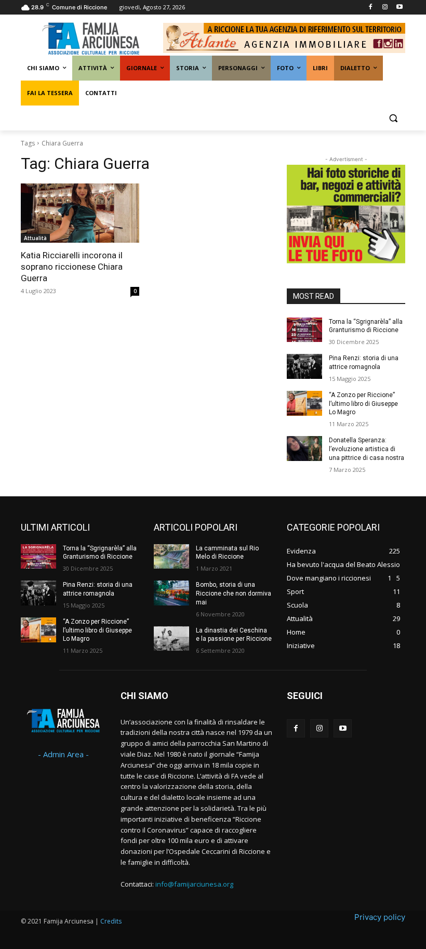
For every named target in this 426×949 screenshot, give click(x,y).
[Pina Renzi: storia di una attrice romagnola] (304, 366)
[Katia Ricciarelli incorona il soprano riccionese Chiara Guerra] (80, 213)
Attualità (35, 238)
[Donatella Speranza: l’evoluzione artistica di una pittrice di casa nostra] (304, 448)
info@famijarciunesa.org (194, 884)
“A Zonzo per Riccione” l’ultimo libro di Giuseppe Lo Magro (363, 403)
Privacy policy (379, 917)
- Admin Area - (63, 754)
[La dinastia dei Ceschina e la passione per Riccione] (171, 638)
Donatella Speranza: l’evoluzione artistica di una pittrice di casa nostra (366, 449)
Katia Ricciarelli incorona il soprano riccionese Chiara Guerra (72, 266)
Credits (111, 921)
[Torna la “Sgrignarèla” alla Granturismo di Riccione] (304, 330)
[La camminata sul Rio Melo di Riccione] (171, 556)
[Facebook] (371, 8)
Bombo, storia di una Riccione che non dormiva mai (233, 593)
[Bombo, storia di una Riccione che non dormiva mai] (171, 593)
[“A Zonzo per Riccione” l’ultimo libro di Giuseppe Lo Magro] (304, 403)
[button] (393, 118)
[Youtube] (399, 8)
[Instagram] (385, 8)
